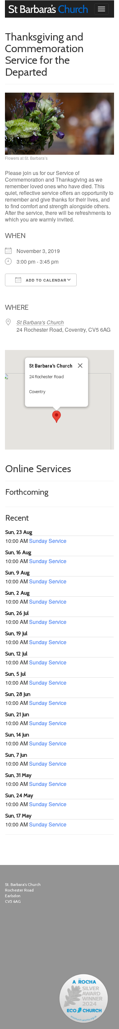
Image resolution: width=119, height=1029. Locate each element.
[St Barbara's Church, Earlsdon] (10, 9)
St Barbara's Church (40, 322)
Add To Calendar (45, 280)
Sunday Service (47, 541)
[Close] (80, 366)
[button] (56, 416)
